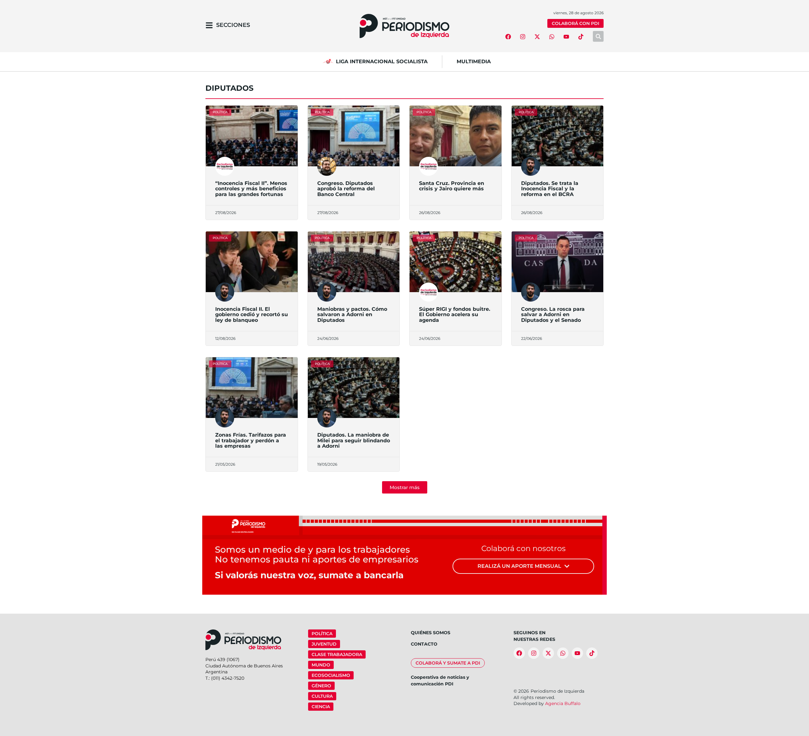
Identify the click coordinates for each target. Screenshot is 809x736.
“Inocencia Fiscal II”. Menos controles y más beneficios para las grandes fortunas (251, 188)
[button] (404, 487)
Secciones (233, 24)
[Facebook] (508, 36)
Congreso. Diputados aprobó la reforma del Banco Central (346, 188)
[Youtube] (566, 36)
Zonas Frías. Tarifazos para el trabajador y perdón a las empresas (250, 440)
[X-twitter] (537, 36)
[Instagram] (522, 36)
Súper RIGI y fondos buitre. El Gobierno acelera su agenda (454, 314)
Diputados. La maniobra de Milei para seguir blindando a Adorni (353, 440)
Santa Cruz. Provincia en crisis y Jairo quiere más (451, 186)
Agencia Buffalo (563, 703)
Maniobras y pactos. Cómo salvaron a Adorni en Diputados (352, 314)
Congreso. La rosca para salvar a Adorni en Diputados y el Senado (553, 314)
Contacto (424, 644)
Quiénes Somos (430, 632)
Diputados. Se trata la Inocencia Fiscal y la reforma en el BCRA (549, 188)
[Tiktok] (581, 36)
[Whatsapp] (551, 36)
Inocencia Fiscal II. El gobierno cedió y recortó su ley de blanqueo (251, 314)
